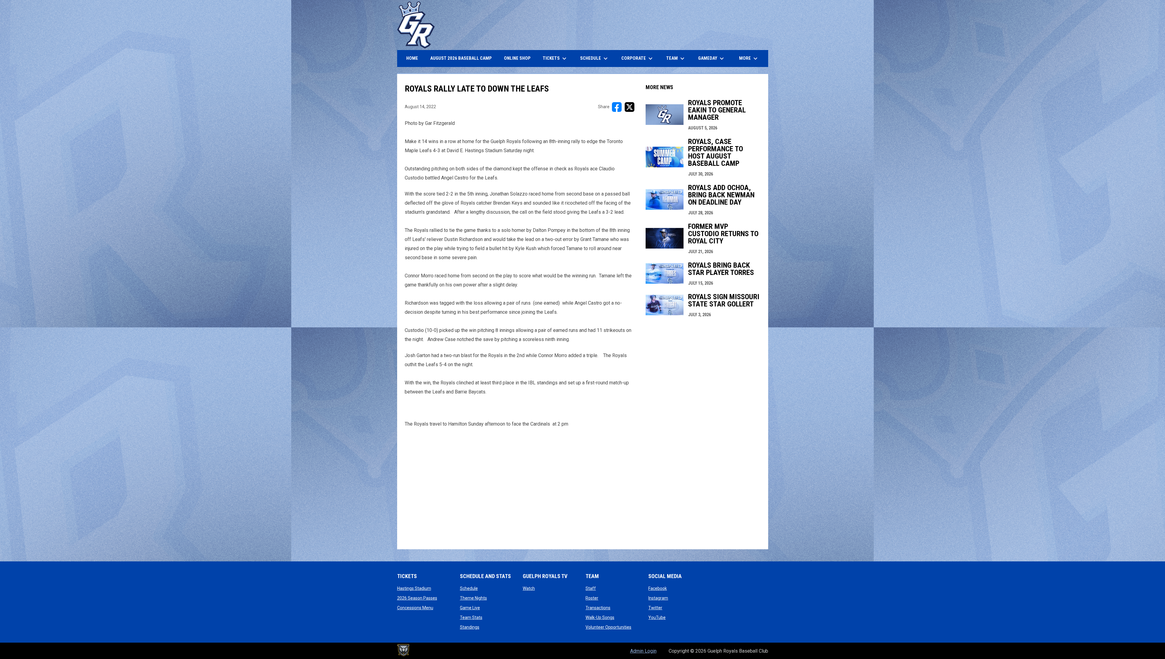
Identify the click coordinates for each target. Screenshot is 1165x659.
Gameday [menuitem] (711, 58)
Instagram (658, 598)
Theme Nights (473, 598)
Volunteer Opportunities (608, 627)
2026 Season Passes (417, 598)
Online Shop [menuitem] (519, 58)
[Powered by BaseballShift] (403, 650)
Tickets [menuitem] (555, 58)
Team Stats (471, 617)
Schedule (469, 588)
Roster (592, 598)
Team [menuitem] (676, 58)
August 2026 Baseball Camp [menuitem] (463, 58)
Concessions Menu (415, 607)
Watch (529, 588)
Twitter (655, 607)
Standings (469, 627)
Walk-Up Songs (600, 617)
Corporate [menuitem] (637, 58)
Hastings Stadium (414, 588)
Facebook (657, 588)
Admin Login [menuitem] (643, 651)
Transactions (598, 607)
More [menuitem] (749, 58)
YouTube (657, 617)
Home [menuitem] (412, 58)
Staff (591, 588)
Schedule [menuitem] (594, 58)
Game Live (470, 607)
